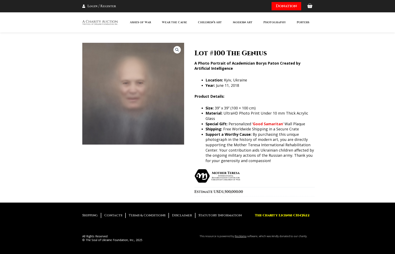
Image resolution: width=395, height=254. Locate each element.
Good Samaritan (268, 123)
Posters (303, 22)
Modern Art (242, 22)
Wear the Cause (174, 22)
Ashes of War (140, 22)
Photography (274, 22)
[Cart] (310, 6)
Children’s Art (210, 22)
